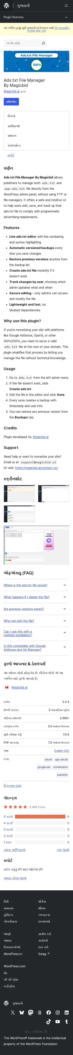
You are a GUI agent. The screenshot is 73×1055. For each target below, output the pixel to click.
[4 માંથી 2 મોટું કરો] (64, 490)
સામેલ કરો (44, 934)
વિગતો (11, 116)
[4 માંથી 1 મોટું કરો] (30, 490)
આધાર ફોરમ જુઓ (15, 878)
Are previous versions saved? (24, 609)
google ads (44, 767)
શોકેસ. (42, 901)
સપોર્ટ (10, 155)
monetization (60, 767)
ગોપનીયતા (10, 921)
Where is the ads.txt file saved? (25, 585)
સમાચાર (9, 908)
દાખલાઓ (44, 921)
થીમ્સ (41, 908)
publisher (62, 774)
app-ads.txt (61, 759)
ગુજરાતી (18, 1003)
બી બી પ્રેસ (11, 979)
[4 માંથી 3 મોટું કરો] (30, 510)
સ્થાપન (12, 136)
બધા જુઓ (63, 850)
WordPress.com (14, 966)
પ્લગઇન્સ (44, 915)
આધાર (8, 940)
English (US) (61, 750)
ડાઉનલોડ (11, 101)
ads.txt (48, 759)
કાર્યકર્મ (43, 940)
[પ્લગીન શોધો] (43, 43)
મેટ (5, 973)
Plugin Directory (14, 17)
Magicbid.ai (11, 91)
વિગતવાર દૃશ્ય (12, 786)
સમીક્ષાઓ (14, 126)
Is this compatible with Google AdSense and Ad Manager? (25, 647)
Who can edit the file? (19, 621)
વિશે (6, 901)
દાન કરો (43, 947)
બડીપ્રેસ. (9, 986)
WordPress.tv (13, 954)
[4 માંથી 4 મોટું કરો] (64, 530)
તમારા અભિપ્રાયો (14, 850)
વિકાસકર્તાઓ (12, 947)
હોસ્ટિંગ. (9, 915)
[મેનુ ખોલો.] (67, 5)
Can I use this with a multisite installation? (18, 633)
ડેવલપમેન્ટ (14, 145)
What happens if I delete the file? (26, 597)
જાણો (7, 934)
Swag (44, 954)
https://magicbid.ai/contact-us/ (36, 468)
